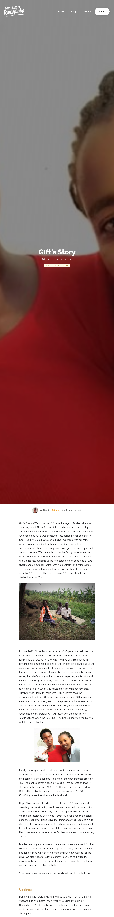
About (61, 11)
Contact (86, 11)
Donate (102, 11)
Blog (73, 11)
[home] (14, 11)
